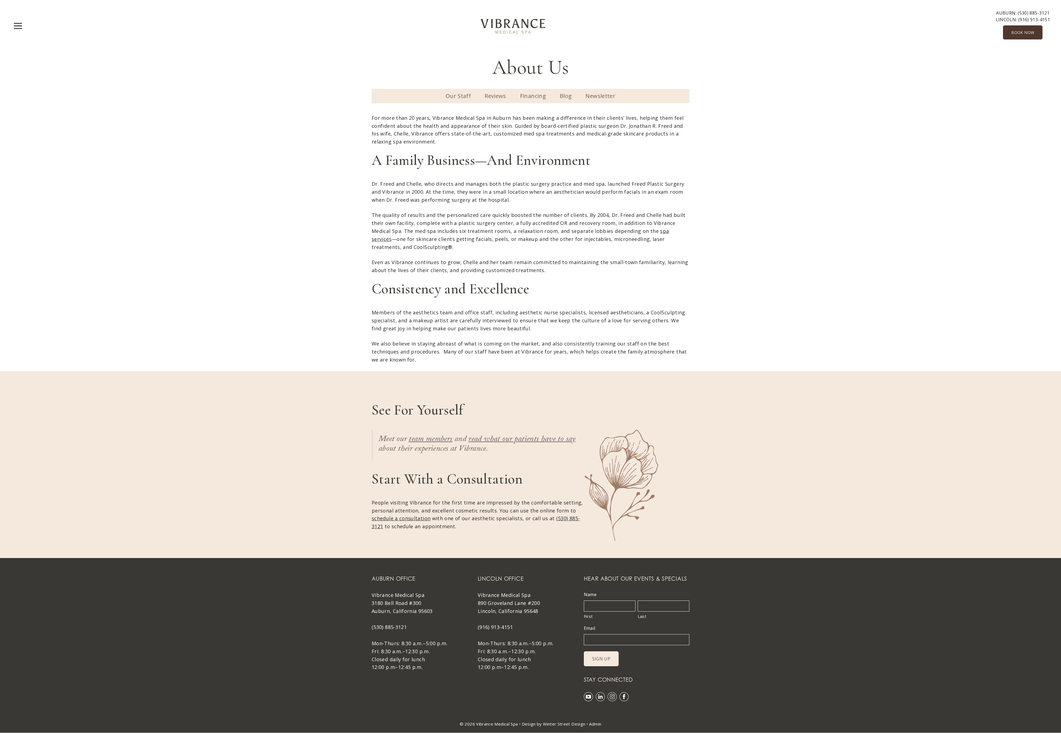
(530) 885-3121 (1033, 13)
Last (642, 616)
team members (430, 440)
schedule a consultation (401, 518)
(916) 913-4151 (1034, 20)
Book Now (1022, 32)
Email (589, 628)
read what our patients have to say (521, 440)
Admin (595, 724)
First (588, 616)
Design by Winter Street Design (553, 724)
